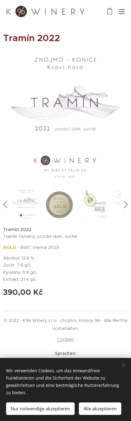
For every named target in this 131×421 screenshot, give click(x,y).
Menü (122, 11)
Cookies (65, 339)
